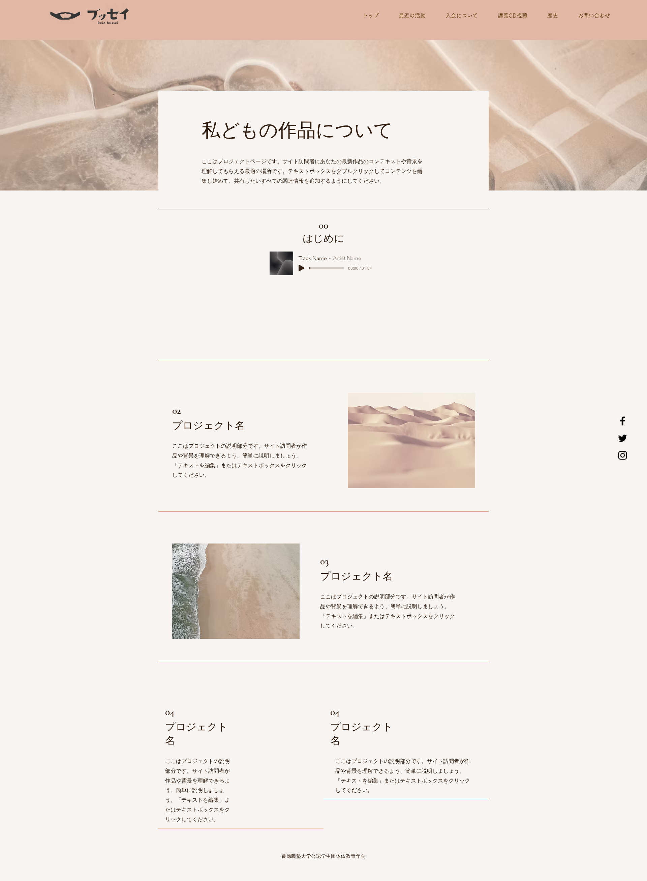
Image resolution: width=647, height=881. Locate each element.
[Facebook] (622, 421)
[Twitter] (622, 438)
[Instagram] (622, 455)
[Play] (302, 268)
